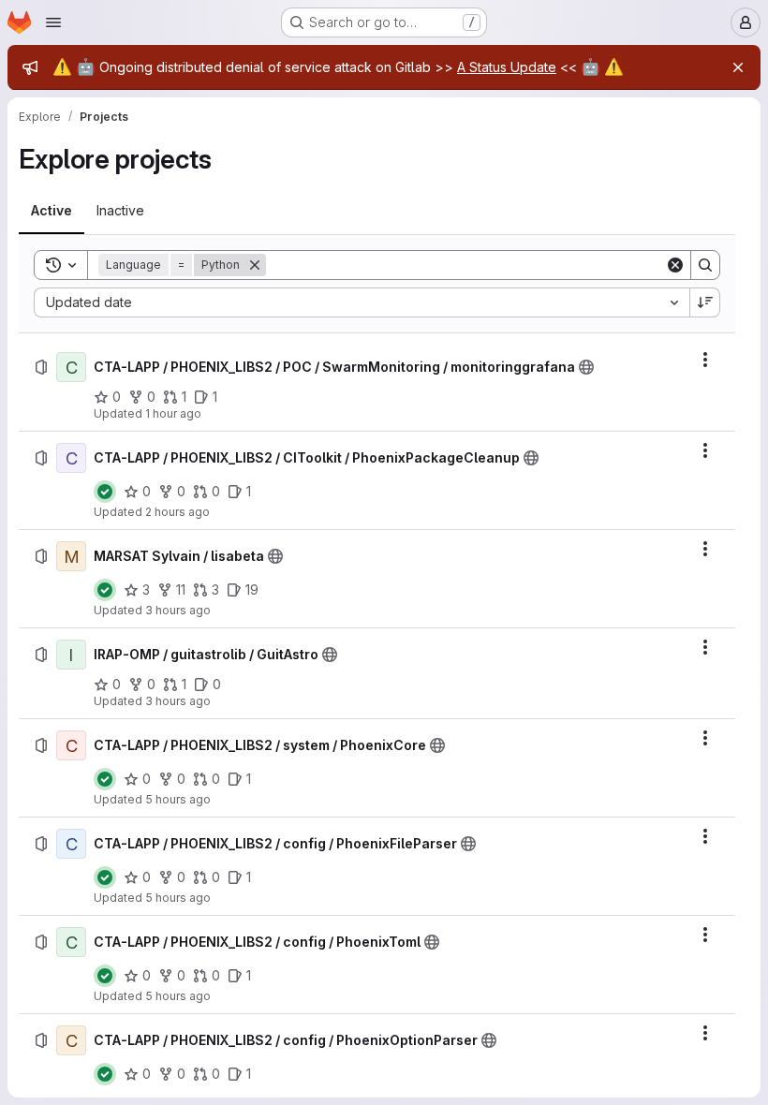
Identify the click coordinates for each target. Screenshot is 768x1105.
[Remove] (255, 265)
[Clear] (675, 265)
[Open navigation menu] (53, 22)
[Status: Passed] (105, 491)
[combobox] (361, 302)
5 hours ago (178, 799)
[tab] (51, 210)
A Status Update (506, 67)
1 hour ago (173, 413)
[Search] (705, 265)
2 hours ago (177, 512)
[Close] (738, 67)
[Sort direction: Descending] (705, 302)
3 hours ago (178, 610)
